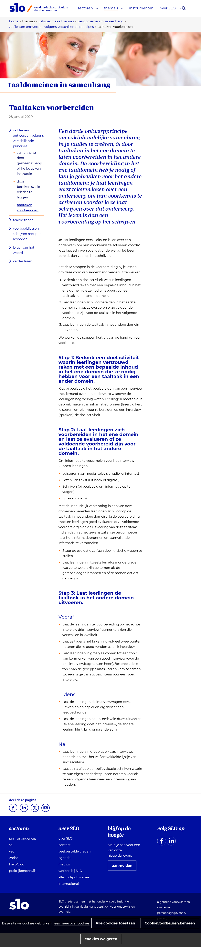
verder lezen (22, 261)
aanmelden (123, 867)
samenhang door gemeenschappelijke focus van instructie (29, 163)
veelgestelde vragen (74, 851)
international (68, 884)
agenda (64, 858)
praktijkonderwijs (22, 871)
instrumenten (141, 8)
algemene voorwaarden (173, 902)
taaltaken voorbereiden (27, 207)
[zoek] (184, 8)
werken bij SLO (70, 871)
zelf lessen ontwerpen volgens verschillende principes (28, 138)
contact (64, 845)
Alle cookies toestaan (115, 923)
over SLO (168, 8)
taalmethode (23, 220)
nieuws (64, 864)
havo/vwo (16, 864)
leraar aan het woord (23, 250)
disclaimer (164, 907)
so (11, 845)
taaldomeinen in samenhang (59, 85)
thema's (111, 8)
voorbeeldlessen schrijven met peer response (28, 234)
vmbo (13, 858)
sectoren (85, 8)
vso (11, 851)
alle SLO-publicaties (73, 877)
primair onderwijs (22, 838)
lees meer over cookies (72, 923)
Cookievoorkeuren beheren (170, 923)
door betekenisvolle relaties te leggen (28, 189)
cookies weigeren (101, 939)
